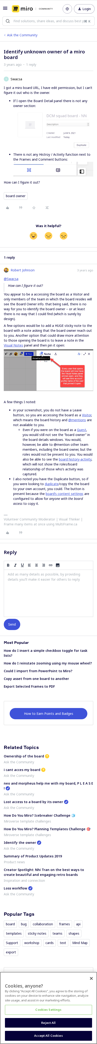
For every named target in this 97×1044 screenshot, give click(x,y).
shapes (74, 933)
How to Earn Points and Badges (48, 713)
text (63, 943)
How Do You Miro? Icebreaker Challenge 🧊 (39, 815)
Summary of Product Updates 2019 (33, 856)
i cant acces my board (22, 769)
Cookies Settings (48, 1009)
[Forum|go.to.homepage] (32, 9)
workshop (31, 943)
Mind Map (80, 943)
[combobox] (48, 21)
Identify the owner (20, 842)
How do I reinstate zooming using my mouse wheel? (48, 663)
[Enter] (7, 21)
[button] (5, 9)
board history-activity (75, 459)
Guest (81, 430)
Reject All (48, 1023)
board (10, 924)
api (78, 924)
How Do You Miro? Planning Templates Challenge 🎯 (47, 829)
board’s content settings (64, 493)
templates (14, 933)
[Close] (91, 978)
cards (49, 943)
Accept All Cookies (48, 1035)
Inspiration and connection (24, 880)
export (11, 952)
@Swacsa (11, 279)
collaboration (43, 924)
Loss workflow (15, 888)
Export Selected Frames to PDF (29, 686)
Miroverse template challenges (27, 821)
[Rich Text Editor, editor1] (48, 593)
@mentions (77, 420)
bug (24, 924)
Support (12, 943)
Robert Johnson (23, 270)
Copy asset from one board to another (36, 678)
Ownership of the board (24, 756)
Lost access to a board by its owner (33, 802)
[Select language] (67, 9)
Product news (14, 862)
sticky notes (37, 933)
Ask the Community (22, 35)
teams (57, 933)
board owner (15, 196)
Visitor (86, 415)
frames (64, 924)
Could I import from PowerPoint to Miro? (38, 671)
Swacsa (16, 79)
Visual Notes (13, 345)
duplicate (52, 484)
